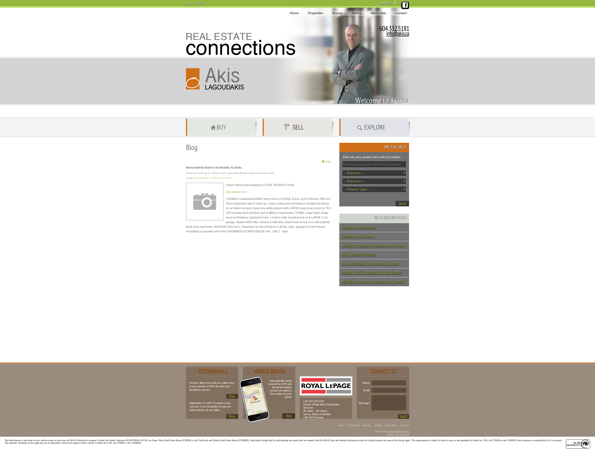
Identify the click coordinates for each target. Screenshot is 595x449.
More (289, 416)
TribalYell (404, 434)
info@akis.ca (397, 34)
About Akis (378, 13)
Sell (298, 128)
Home (294, 13)
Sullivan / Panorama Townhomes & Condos (373, 245)
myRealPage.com (399, 431)
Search (402, 203)
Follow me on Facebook (405, 5)
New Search (386, 3)
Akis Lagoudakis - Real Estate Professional (215, 79)
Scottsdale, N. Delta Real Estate (214, 178)
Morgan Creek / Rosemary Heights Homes (372, 272)
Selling (356, 13)
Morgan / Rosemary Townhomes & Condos (373, 281)
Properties (315, 13)
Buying (337, 13)
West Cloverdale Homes (359, 254)
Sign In (200, 3)
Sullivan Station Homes (359, 227)
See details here (236, 192)
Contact (401, 13)
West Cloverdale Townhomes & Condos (370, 263)
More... (232, 396)
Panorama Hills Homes (358, 236)
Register (190, 3)
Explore (374, 128)
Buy (221, 128)
